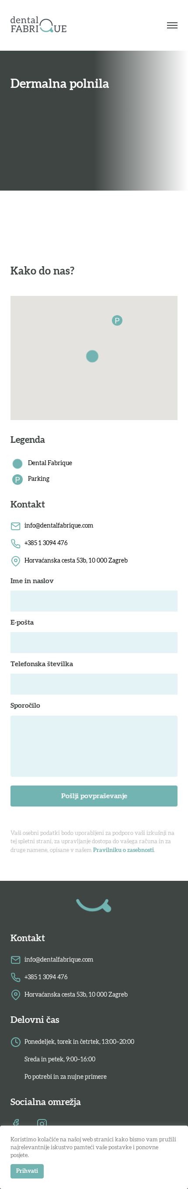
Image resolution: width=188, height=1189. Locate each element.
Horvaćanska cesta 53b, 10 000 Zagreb (76, 561)
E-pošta (22, 622)
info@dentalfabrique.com (58, 526)
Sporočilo (25, 705)
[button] (94, 358)
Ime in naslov (32, 580)
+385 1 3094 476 (46, 543)
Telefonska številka (41, 664)
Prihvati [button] (27, 1171)
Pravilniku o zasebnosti (123, 850)
